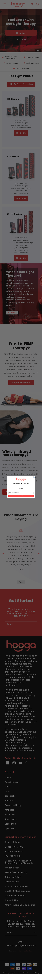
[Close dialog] (33, 477)
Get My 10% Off (21, 495)
